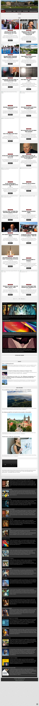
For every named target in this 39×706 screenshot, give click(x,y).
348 (19, 296)
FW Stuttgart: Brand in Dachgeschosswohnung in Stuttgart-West (17, 367)
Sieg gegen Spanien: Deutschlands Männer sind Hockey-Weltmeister (10, 54)
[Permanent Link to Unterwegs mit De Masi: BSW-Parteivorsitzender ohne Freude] (10, 22)
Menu (3, 9)
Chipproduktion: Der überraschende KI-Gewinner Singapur (28, 54)
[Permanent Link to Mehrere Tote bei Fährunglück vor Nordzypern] (28, 249)
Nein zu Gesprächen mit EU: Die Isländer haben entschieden (28, 129)
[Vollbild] (35, 474)
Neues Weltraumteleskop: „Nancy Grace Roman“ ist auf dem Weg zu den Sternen (10, 256)
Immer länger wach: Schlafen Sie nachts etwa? (28, 78)
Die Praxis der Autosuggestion (7, 676)
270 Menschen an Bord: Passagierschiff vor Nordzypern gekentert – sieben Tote (28, 233)
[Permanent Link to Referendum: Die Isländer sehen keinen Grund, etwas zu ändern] (28, 95)
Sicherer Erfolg (4, 567)
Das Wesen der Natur (5, 617)
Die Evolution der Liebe (6, 301)
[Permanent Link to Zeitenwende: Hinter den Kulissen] (28, 172)
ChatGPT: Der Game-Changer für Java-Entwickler (10, 607)
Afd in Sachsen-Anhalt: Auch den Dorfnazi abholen (10, 233)
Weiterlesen (10, 38)
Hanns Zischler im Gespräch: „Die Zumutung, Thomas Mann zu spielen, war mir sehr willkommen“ (29, 155)
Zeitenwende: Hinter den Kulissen (28, 181)
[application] (19, 466)
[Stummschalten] (33, 474)
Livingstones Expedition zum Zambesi (8, 498)
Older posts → (23, 296)
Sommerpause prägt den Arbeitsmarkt (11, 433)
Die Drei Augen (4, 577)
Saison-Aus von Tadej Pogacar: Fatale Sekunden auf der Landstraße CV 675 (28, 284)
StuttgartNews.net (19, 4)
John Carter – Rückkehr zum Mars (7, 508)
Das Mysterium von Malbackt (7, 597)
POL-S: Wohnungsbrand (8, 360)
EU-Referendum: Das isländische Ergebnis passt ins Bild (10, 154)
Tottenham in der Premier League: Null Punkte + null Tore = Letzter (10, 284)
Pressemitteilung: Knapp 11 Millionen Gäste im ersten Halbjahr (16, 386)
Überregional (11, 52)
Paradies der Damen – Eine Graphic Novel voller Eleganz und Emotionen (14, 334)
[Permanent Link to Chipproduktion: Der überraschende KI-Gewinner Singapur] (28, 47)
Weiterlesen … (25, 370)
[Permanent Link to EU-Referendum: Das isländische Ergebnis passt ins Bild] (10, 146)
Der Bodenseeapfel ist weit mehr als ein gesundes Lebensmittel (16, 409)
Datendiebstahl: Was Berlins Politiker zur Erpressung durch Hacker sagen (10, 78)
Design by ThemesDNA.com (19, 688)
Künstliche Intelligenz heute (6, 488)
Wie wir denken (4, 637)
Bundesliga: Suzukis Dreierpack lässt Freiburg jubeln (10, 105)
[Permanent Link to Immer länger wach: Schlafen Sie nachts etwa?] (28, 70)
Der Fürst (3, 587)
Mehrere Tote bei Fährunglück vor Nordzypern (28, 258)
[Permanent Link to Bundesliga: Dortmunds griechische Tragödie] (28, 200)
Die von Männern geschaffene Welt (8, 317)
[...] (32, 348)
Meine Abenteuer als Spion (6, 518)
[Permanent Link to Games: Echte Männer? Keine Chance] (10, 122)
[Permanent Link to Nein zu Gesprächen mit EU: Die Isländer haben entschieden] (28, 121)
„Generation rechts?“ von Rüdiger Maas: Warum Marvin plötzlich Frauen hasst (10, 209)
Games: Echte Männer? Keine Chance (10, 131)
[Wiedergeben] (3, 474)
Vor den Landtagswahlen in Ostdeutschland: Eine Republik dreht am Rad (10, 182)
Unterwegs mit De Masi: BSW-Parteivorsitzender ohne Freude (10, 30)
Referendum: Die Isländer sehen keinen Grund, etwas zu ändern (28, 105)
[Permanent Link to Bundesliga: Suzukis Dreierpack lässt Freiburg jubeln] (10, 95)
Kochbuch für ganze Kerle (6, 627)
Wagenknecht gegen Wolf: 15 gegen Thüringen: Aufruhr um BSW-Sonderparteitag (29, 31)
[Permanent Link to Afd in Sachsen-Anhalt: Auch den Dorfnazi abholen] (10, 225)
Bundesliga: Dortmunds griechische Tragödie (29, 209)
